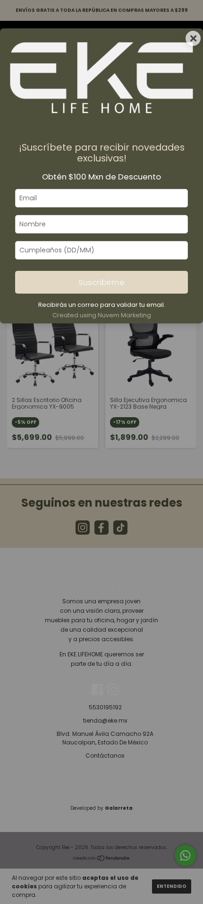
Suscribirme (101, 282)
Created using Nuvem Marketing (101, 315)
